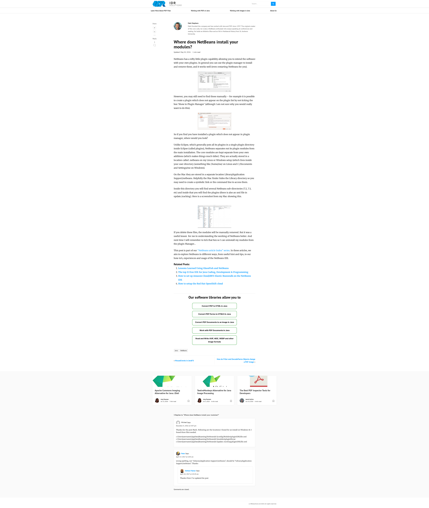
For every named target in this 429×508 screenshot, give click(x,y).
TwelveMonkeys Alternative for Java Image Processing (214, 392)
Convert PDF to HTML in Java (214, 306)
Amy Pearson (165, 399)
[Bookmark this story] (188, 402)
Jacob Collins (249, 399)
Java (176, 350)
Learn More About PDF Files (161, 11)
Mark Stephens (193, 23)
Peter (183, 453)
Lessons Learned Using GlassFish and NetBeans (203, 268)
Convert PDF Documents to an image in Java (214, 322)
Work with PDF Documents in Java (214, 330)
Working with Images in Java (240, 11)
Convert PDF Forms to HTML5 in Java (214, 314)
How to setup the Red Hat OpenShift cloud (200, 283)
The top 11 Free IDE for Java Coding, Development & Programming (213, 272)
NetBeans (183, 350)
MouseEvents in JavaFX (184, 360)
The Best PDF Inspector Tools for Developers (255, 392)
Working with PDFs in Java (200, 11)
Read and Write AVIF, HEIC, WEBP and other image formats (215, 340)
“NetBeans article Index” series (214, 250)
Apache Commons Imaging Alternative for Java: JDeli (167, 392)
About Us (273, 11)
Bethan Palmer (190, 471)
